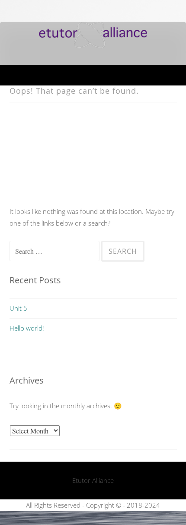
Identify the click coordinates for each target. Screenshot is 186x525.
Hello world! (27, 328)
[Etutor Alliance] (93, 45)
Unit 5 (18, 308)
